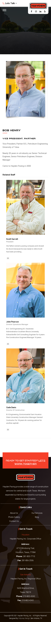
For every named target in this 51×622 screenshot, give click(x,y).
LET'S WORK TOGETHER (29, 461)
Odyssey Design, (24, 618)
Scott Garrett (12, 239)
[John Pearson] (25, 317)
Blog (37, 517)
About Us (14, 513)
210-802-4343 (29, 596)
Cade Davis (11, 407)
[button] (4, 10)
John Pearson (12, 322)
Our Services (37, 513)
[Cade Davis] (25, 403)
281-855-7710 (29, 556)
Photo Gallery (14, 517)
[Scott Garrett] (25, 234)
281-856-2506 (28, 560)
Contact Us (14, 521)
